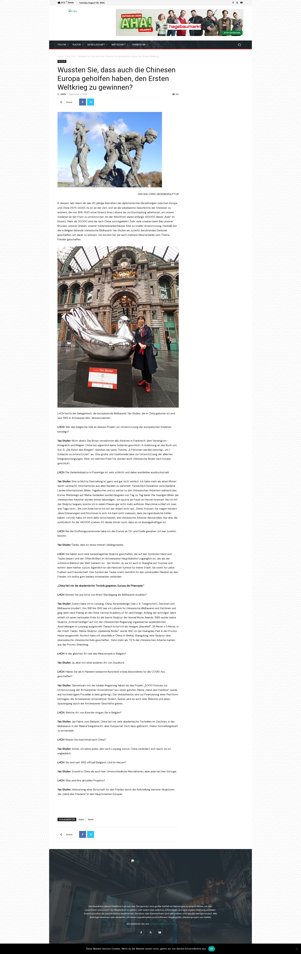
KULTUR (71, 56)
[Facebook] (233, 3)
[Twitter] (237, 3)
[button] (239, 45)
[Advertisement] (118, 806)
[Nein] (296, 949)
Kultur (81, 819)
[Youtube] (241, 3)
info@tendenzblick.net (162, 924)
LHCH (63, 94)
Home (60, 56)
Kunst (91, 819)
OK (211, 948)
